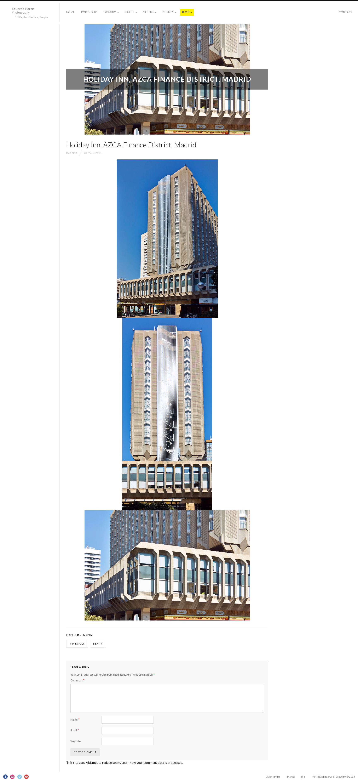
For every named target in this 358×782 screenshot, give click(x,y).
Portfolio (89, 12)
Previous (78, 643)
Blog (186, 12)
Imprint (291, 776)
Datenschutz (273, 776)
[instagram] (12, 776)
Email (74, 730)
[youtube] (26, 776)
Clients (168, 12)
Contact (346, 12)
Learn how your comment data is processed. (152, 762)
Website (75, 741)
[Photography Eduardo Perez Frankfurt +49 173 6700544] (31, 10)
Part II (130, 12)
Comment (77, 680)
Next (96, 643)
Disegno (110, 12)
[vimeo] (19, 776)
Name (75, 719)
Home (70, 12)
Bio (303, 776)
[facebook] (5, 776)
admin (73, 152)
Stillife (148, 12)
